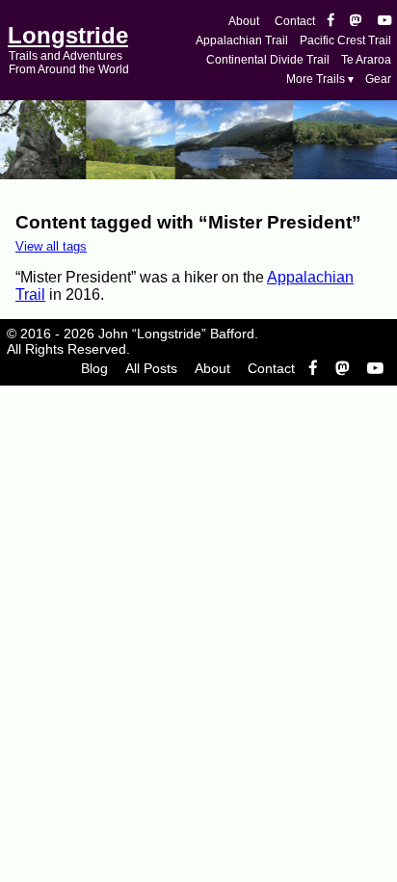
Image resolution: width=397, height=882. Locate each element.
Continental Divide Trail (268, 60)
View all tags (51, 246)
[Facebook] (330, 21)
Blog (94, 368)
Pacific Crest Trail (345, 40)
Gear (378, 79)
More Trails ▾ (320, 79)
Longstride (68, 35)
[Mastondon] (356, 21)
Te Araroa (366, 60)
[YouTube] (384, 21)
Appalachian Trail (242, 40)
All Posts (151, 368)
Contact (295, 21)
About (243, 21)
